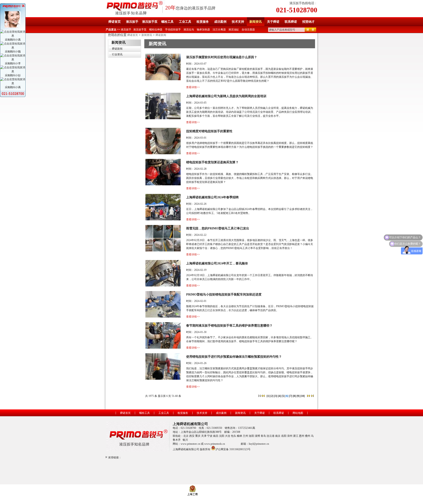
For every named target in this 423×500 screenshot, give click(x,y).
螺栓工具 (167, 21)
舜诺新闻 (161, 35)
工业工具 (185, 21)
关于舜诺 (273, 21)
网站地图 (298, 412)
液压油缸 (233, 29)
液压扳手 (132, 21)
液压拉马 (189, 29)
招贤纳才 (308, 21)
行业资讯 (117, 54)
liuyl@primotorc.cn (259, 443)
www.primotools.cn (214, 443)
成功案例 (220, 21)
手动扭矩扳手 (173, 29)
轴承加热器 (203, 29)
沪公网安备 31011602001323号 (232, 449)
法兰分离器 (219, 29)
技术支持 (238, 21)
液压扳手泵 (150, 21)
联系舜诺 (291, 21)
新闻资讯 (255, 21)
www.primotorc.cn (190, 443)
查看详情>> (193, 87)
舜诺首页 (114, 21)
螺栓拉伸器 (155, 29)
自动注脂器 (248, 29)
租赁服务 (203, 21)
